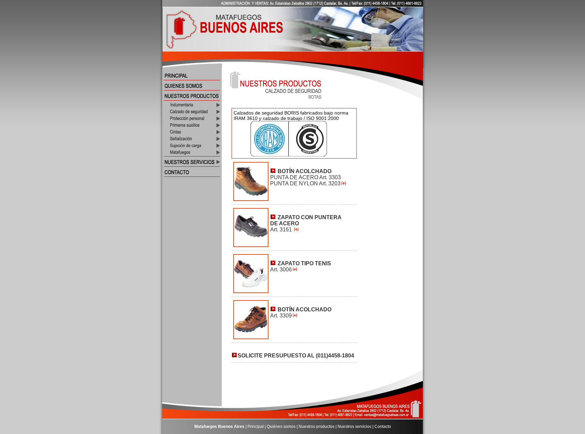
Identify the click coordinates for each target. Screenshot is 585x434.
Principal (255, 426)
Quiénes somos (281, 426)
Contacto (382, 426)
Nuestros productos (316, 426)
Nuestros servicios (354, 426)
